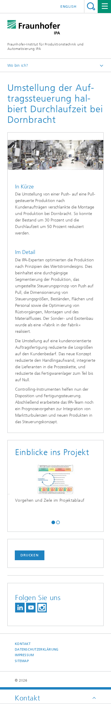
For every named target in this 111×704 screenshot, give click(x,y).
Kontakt (22, 644)
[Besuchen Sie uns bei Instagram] (42, 607)
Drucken (29, 555)
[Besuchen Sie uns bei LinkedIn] (20, 607)
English (68, 6)
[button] (53, 522)
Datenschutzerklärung (37, 649)
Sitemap (22, 661)
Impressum (24, 655)
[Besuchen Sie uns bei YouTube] (31, 607)
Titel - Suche (91, 6)
